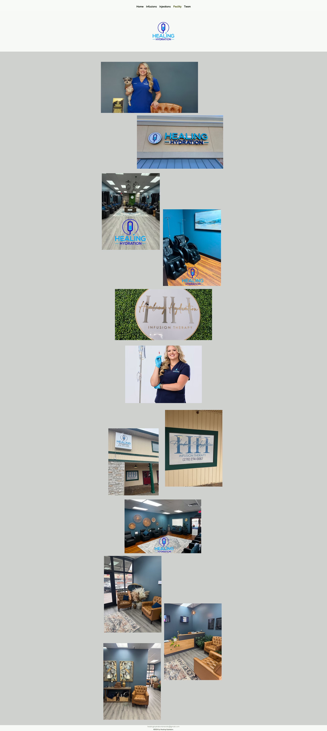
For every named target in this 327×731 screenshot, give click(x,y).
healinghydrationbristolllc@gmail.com (163, 726)
